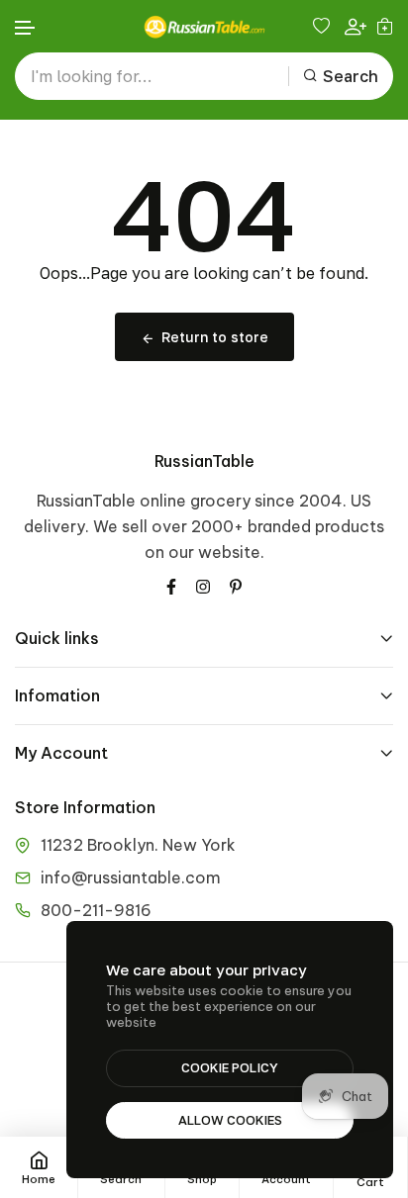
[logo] (204, 27)
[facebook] (171, 586)
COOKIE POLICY (229, 1067)
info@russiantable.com (131, 877)
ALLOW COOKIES (230, 1120)
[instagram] (203, 586)
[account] (355, 26)
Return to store (214, 336)
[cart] (384, 26)
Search (350, 76)
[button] (26, 28)
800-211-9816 (96, 910)
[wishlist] (324, 26)
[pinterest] (236, 586)
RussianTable (204, 461)
